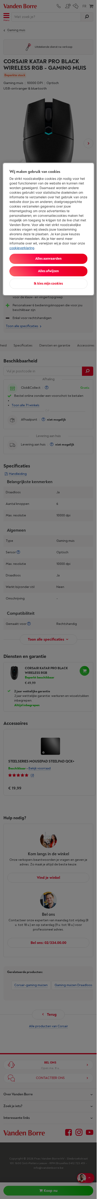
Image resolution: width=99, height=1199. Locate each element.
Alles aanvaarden (48, 258)
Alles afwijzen (48, 271)
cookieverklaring (21, 248)
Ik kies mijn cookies (48, 283)
